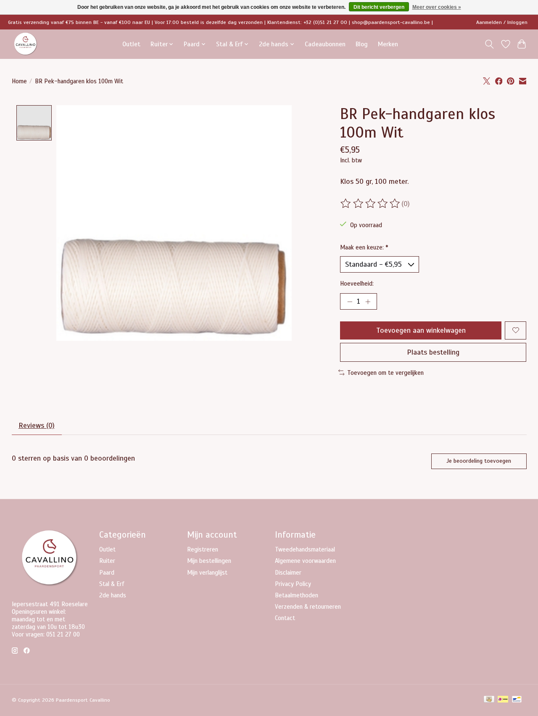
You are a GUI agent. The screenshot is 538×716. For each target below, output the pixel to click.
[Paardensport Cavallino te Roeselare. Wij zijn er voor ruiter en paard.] (25, 44)
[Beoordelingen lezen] (370, 203)
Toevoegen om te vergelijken (385, 373)
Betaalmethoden (296, 595)
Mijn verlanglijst (207, 572)
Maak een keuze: (364, 247)
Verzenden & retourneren (308, 606)
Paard (106, 572)
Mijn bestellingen (209, 561)
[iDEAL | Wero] (503, 700)
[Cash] (489, 700)
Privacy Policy (293, 584)
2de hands (112, 595)
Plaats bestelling (433, 352)
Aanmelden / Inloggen (501, 22)
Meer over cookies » (436, 7)
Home (19, 81)
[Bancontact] (517, 700)
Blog (362, 44)
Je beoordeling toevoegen (478, 460)
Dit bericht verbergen (378, 7)
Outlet (131, 44)
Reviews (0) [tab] (36, 425)
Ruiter (107, 561)
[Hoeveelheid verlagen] (350, 301)
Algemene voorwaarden (305, 561)
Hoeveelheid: (357, 283)
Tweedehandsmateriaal (305, 549)
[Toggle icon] (489, 44)
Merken (388, 44)
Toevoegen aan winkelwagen (421, 330)
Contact (285, 618)
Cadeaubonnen (325, 44)
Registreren (202, 549)
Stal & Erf (111, 584)
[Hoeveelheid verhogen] (368, 301)
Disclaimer (288, 572)
